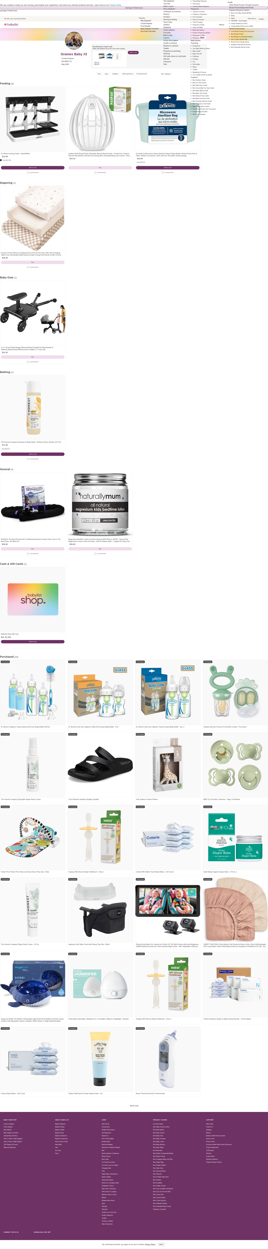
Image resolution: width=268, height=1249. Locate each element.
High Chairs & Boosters (109, 1188)
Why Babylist (8, 1130)
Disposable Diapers (107, 1180)
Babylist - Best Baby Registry (11, 24)
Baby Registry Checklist (11, 1133)
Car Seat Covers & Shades (110, 1165)
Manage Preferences (134, 8)
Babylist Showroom (61, 1135)
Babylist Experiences (61, 1138)
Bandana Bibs (106, 1141)
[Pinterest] (19, 1236)
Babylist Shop (59, 1133)
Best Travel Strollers (159, 1197)
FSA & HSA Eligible (108, 1138)
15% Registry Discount (11, 1144)
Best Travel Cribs (158, 1194)
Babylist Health (59, 1130)
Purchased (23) (142, 74)
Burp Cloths (105, 1159)
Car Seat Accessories (108, 1162)
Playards (104, 1206)
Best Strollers (157, 1180)
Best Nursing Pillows (159, 1171)
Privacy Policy (115, 5)
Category (115, 74)
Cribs (103, 1171)
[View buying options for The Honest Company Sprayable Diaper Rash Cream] (32, 764)
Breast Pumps (106, 1156)
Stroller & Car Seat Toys (109, 1212)
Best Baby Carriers (159, 1133)
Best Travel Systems (159, 1200)
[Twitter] (24, 1236)
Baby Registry (10, 1120)
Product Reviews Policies (214, 1162)
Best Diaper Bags (158, 1162)
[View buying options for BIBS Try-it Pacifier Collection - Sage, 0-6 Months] (235, 764)
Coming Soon (106, 1127)
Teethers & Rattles (107, 1221)
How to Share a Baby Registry (13, 1141)
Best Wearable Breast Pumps (162, 1206)
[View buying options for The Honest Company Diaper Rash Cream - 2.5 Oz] (32, 909)
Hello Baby (58, 1144)
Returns (208, 1133)
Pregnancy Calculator (159, 1209)
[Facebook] (14, 1236)
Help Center (209, 1124)
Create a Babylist (9, 1124)
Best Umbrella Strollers (160, 1203)
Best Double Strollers (159, 1165)
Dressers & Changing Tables (110, 1183)
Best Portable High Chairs (161, 1177)
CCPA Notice (210, 1150)
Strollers (104, 1218)
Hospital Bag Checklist (10, 1135)
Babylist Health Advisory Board (215, 1135)
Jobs (56, 1147)
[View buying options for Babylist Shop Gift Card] (32, 599)
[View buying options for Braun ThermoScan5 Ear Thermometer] (167, 1059)
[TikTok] (5, 1236)
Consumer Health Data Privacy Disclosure (219, 1144)
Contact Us (209, 1127)
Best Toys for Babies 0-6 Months (163, 1188)
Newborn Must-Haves (108, 1130)
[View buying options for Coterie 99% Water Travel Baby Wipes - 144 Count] (167, 837)
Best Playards (157, 1174)
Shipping (208, 1130)
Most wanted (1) (127, 74)
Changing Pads (106, 1168)
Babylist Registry (60, 1124)
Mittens (104, 1197)
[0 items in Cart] (262, 25)
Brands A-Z (105, 1135)
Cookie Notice (210, 1156)
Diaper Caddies (106, 1177)
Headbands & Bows (108, 1186)
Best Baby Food (158, 1135)
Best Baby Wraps (158, 1147)
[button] (110, 59)
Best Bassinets (157, 1150)
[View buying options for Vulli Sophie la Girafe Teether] (167, 764)
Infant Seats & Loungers (109, 1191)
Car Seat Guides (158, 1124)
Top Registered (106, 1133)
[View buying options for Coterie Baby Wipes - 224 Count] (32, 1059)
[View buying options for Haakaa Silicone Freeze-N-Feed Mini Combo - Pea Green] (235, 692)
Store (106, 74)
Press (57, 1153)
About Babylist (62, 1120)
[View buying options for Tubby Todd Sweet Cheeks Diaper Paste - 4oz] (100, 1059)
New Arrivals (105, 1124)
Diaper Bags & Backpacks (110, 1174)
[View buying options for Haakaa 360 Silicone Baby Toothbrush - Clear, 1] (100, 837)
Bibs (103, 1150)
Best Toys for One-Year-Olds (162, 1191)
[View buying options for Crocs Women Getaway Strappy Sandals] (100, 764)
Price (99, 74)
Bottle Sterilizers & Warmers (110, 1153)
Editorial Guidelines (212, 1159)
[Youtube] (28, 1236)
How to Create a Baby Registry (13, 1138)
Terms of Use (210, 1138)
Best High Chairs (158, 1168)
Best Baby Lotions (158, 1141)
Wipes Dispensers (107, 1224)
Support (210, 1120)
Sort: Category (166, 74)
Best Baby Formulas (159, 1138)
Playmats (105, 1209)
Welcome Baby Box (10, 1147)
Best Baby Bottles (158, 1130)
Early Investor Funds (61, 1141)
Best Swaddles (157, 1183)
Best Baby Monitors (159, 1144)
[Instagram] (10, 1236)
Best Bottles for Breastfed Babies (163, 1153)
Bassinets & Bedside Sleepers (111, 1147)
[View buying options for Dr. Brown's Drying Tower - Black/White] (32, 119)
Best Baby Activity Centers (161, 1127)
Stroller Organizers (107, 1215)
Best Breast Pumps (159, 1156)
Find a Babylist (8, 1127)
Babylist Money (59, 1127)
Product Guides (160, 1120)
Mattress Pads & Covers (109, 1194)
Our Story (58, 1150)
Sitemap (208, 1153)
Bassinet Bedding (107, 1144)
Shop (104, 1120)
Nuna (103, 1203)
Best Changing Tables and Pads (163, 1159)
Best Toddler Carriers (159, 1186)
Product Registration (212, 1147)
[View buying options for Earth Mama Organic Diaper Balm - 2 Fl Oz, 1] (235, 837)
